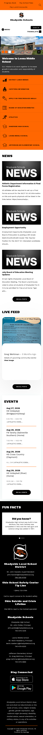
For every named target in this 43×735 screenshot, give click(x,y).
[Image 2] (6, 52)
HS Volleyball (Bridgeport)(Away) (16, 412)
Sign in (36, 28)
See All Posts (21, 299)
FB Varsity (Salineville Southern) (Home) (17, 434)
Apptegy (26, 732)
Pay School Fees (26, 3)
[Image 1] (3, 52)
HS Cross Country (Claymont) (15, 455)
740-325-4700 (20, 578)
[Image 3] (9, 52)
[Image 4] (13, 52)
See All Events (21, 492)
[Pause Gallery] (39, 52)
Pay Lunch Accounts (18, 7)
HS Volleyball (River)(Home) (16, 474)
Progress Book (10, 3)
